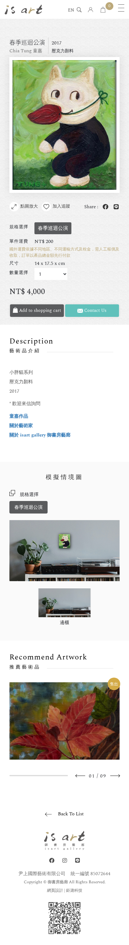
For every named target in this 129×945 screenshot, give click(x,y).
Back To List (71, 814)
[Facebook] (52, 860)
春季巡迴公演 (28, 507)
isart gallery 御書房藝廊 (23, 9)
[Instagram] (64, 860)
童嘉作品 (18, 416)
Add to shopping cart (39, 310)
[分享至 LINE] (115, 207)
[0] (103, 10)
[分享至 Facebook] (104, 207)
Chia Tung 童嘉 (25, 50)
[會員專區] (90, 10)
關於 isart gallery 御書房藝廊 (39, 435)
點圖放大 (29, 206)
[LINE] (77, 860)
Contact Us (94, 310)
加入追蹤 (61, 206)
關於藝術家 (21, 425)
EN (71, 10)
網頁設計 (55, 890)
